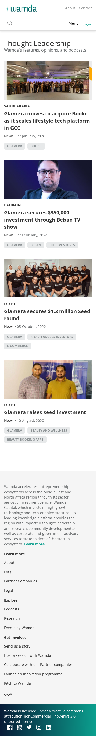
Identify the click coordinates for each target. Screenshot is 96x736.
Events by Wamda (19, 627)
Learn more (34, 544)
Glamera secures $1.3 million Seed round (47, 315)
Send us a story (17, 646)
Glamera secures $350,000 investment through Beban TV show (42, 219)
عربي (87, 23)
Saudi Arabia (17, 106)
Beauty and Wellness (48, 430)
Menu (74, 23)
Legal (8, 590)
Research (12, 618)
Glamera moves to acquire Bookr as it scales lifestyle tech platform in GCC (47, 120)
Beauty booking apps (25, 439)
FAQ (7, 571)
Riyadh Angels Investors (51, 337)
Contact (85, 8)
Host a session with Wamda (27, 655)
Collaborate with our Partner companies (38, 664)
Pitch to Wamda (17, 683)
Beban (35, 245)
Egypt (9, 303)
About (70, 8)
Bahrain (12, 205)
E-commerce (17, 346)
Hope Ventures (62, 245)
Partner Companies (20, 581)
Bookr (36, 146)
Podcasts (11, 608)
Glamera (14, 146)
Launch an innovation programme (33, 674)
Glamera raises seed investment (45, 412)
